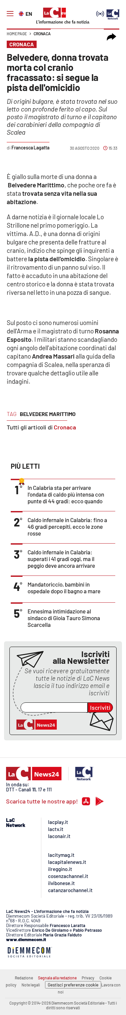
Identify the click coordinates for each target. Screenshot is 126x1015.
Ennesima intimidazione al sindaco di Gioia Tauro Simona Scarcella (64, 618)
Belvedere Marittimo (48, 414)
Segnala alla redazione (57, 977)
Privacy (88, 977)
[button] (111, 37)
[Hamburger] (10, 13)
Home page (17, 33)
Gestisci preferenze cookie (73, 984)
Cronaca (42, 33)
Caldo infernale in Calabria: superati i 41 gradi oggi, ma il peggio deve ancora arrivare (61, 559)
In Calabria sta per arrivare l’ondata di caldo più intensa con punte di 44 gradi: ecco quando (66, 494)
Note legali (31, 984)
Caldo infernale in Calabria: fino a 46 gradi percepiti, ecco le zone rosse (67, 526)
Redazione (24, 977)
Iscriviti (100, 707)
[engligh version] (22, 13)
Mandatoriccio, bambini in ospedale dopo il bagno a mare (64, 587)
